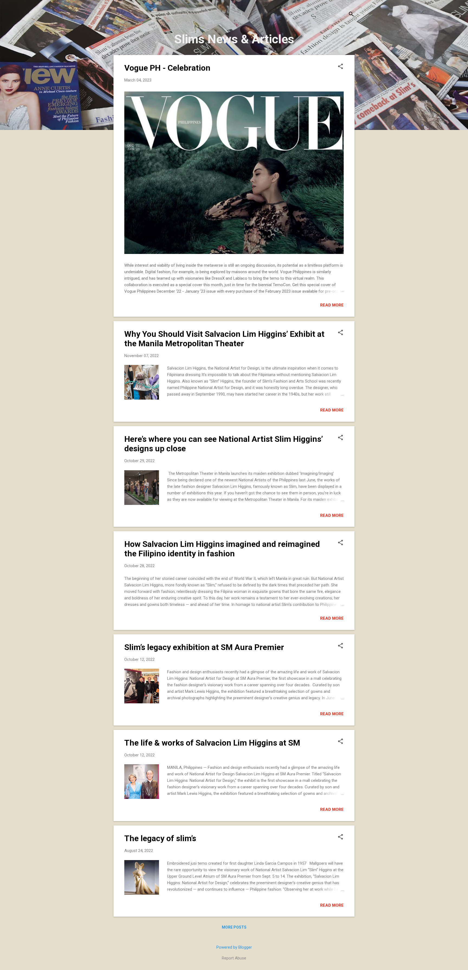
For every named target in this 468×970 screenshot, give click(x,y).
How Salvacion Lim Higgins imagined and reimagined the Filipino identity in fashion (222, 548)
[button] (340, 67)
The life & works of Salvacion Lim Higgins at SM (212, 742)
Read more (332, 305)
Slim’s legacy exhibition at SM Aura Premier (204, 647)
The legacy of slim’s (160, 838)
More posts (234, 927)
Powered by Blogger (234, 947)
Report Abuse (234, 958)
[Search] (351, 14)
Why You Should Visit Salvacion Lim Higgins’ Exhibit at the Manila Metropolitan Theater (224, 338)
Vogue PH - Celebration (167, 68)
